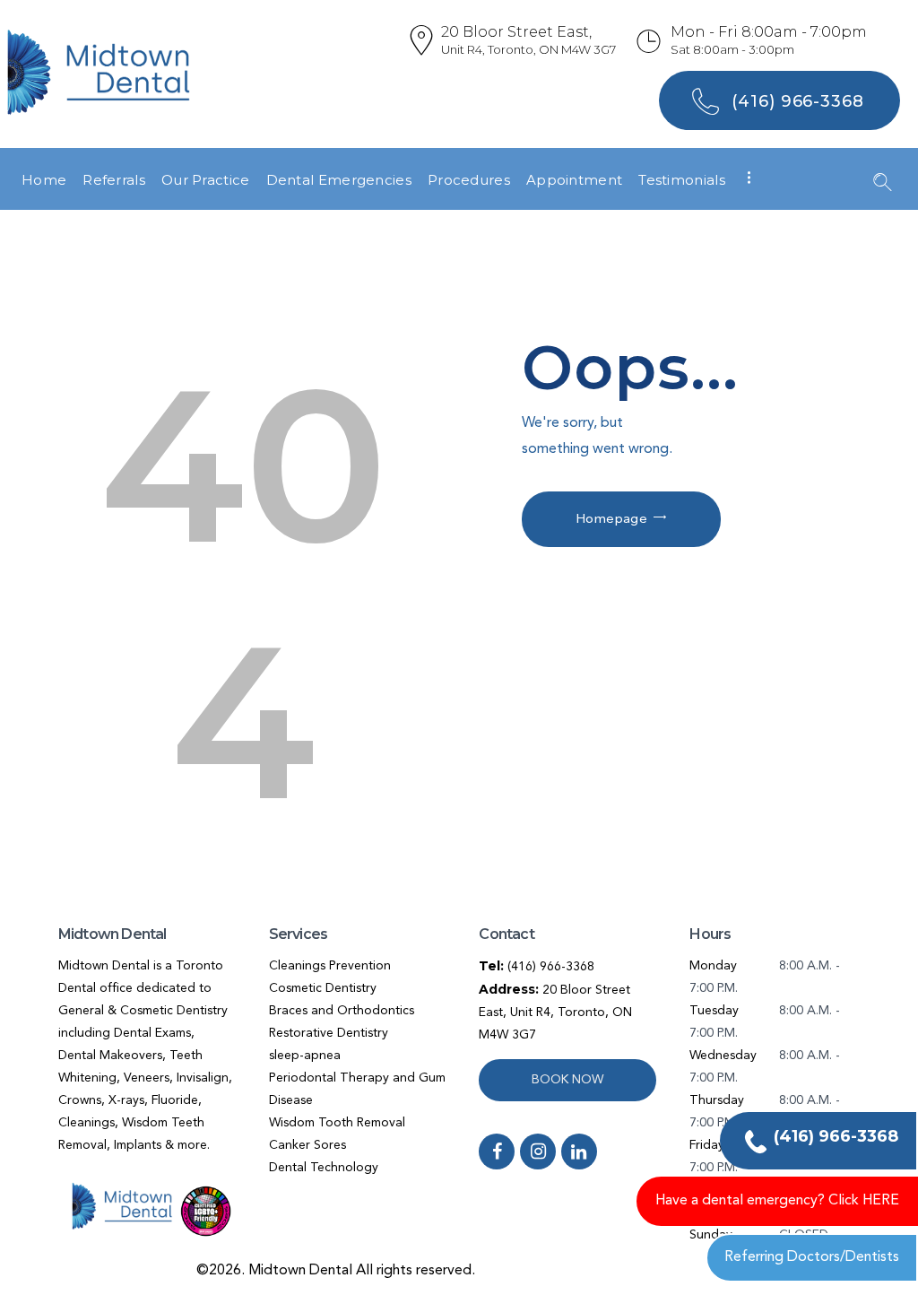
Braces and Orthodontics (341, 1010)
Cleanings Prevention (330, 966)
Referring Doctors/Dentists (811, 1257)
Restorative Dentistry (328, 1033)
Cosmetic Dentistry (323, 988)
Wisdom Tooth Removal (337, 1123)
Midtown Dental (300, 1271)
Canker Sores (307, 1145)
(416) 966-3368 (550, 966)
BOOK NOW (567, 1079)
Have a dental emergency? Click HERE (777, 1201)
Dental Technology (323, 1167)
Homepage (611, 519)
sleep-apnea (305, 1055)
